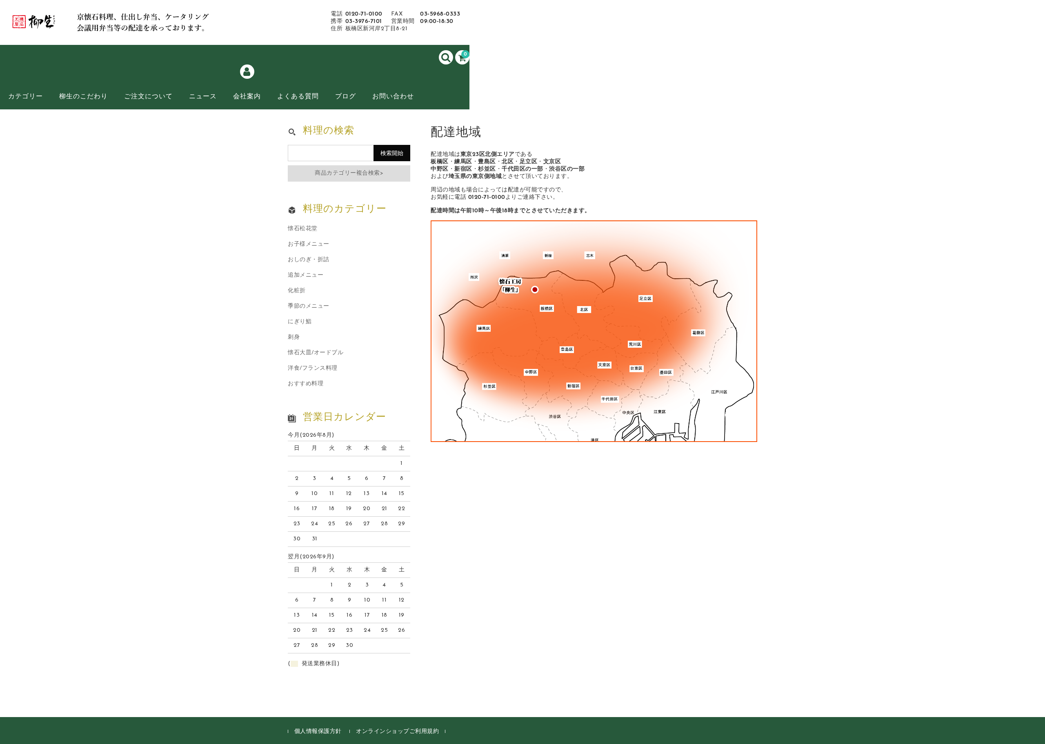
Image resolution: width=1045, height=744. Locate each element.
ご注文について (148, 96)
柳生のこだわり (83, 96)
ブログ (345, 96)
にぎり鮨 (299, 322)
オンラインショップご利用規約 (397, 731)
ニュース (203, 96)
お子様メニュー (308, 244)
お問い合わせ (393, 96)
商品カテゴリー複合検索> (349, 173)
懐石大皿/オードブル (315, 353)
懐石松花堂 (303, 229)
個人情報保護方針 (318, 731)
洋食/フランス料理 (313, 368)
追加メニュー (305, 275)
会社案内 (247, 96)
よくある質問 (298, 96)
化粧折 (297, 291)
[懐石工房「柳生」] (122, 26)
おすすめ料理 (305, 384)
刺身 (294, 337)
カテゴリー (25, 96)
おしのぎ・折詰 (308, 260)
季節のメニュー (308, 306)
